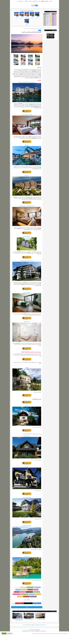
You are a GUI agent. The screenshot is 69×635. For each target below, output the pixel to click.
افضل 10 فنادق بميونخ (18, 589)
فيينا (53, 17)
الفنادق (28, 599)
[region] (34, 633)
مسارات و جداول (20, 1)
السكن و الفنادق (35, 1)
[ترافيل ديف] (34, 5)
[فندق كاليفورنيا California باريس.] (40, 616)
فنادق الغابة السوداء (30, 589)
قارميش (50, 21)
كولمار (47, 22)
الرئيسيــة (50, 1)
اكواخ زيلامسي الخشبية (37, 587)
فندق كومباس (27, 145)
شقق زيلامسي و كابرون (33, 596)
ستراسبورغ (47, 16)
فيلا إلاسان (26, 367)
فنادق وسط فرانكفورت (16, 587)
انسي (47, 17)
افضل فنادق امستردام (31, 594)
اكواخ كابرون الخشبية (38, 594)
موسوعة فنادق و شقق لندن (25, 594)
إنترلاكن (27, 24)
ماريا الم (53, 25)
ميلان (55, 16)
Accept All (4, 633)
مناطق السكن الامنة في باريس (16, 594)
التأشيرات (26, 1)
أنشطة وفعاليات (30, 624)
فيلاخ (53, 22)
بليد (24, 599)
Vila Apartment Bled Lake (26, 525)
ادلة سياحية (30, 1)
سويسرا (45, 13)
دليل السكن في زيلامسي (26, 596)
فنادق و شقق (44, 624)
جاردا (55, 21)
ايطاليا (55, 13)
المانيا (50, 13)
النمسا (53, 13)
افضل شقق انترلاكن (20, 596)
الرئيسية (39, 28)
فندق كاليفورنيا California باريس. (41, 619)
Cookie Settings (9, 633)
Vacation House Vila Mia (27, 497)
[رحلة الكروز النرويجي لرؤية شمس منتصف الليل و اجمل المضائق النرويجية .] (17, 616)
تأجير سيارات (25, 624)
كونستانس (50, 25)
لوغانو (44, 25)
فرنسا (47, 13)
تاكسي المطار (35, 624)
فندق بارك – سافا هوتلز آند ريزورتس (26, 114)
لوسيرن (45, 17)
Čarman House (26, 321)
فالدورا (55, 22)
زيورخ (44, 16)
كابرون (53, 16)
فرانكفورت (50, 16)
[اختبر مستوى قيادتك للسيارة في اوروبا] (29, 616)
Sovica (27, 405)
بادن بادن (50, 22)
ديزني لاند (47, 21)
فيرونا (55, 17)
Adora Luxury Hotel (26, 236)
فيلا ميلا (27, 466)
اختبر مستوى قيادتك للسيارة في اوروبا (29, 619)
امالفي (55, 25)
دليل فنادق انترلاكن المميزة (30, 587)
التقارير (37, 28)
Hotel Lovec (27, 175)
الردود (27, 607)
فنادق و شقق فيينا (24, 589)
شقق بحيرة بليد (26, 556)
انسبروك (53, 21)
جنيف (44, 21)
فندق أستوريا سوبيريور (26, 292)
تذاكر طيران (39, 624)
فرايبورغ (50, 17)
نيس (47, 25)
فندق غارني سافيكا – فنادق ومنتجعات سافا (26, 260)
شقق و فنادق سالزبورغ (23, 587)
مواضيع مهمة (44, 1)
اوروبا (39, 1)
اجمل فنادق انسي (36, 589)
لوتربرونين (45, 22)
